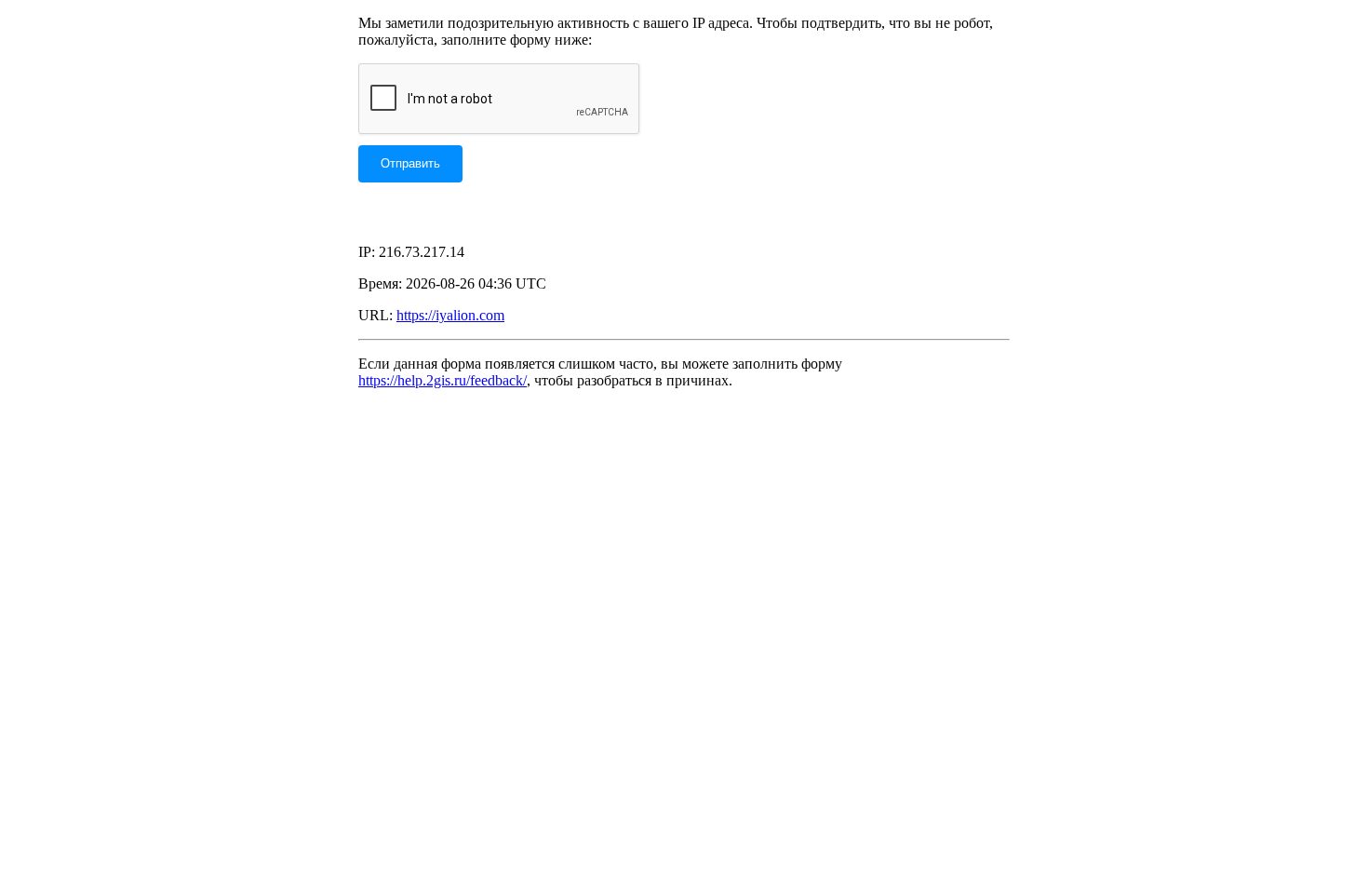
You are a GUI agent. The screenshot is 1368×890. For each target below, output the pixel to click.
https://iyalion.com (450, 315)
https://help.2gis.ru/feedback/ (442, 380)
